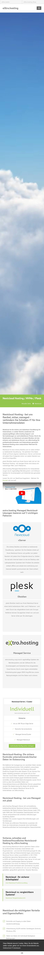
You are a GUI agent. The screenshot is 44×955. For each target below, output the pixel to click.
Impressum (17, 948)
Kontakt (5, 480)
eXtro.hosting (10, 8)
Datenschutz (7, 948)
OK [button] (22, 953)
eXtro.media (5, 2)
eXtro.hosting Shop (30, 2)
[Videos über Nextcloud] (22, 493)
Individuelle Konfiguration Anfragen (22, 746)
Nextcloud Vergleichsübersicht (15, 898)
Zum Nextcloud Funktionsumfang (16, 883)
